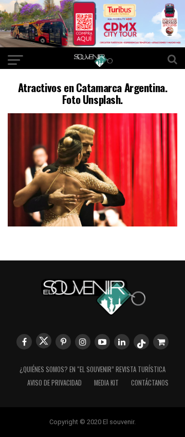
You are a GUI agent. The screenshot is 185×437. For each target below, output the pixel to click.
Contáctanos (150, 383)
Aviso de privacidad (54, 383)
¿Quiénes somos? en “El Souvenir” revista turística (92, 369)
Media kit (106, 383)
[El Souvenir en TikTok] (141, 341)
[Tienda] (161, 341)
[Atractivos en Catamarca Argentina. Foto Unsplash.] (92, 223)
